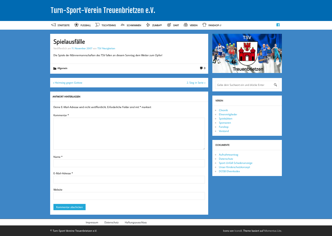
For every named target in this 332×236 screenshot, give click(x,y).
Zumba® (157, 25)
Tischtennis (109, 25)
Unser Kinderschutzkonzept (234, 167)
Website (57, 189)
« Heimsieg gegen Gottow (67, 82)
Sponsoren (225, 122)
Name (57, 156)
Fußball (86, 25)
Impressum (92, 222)
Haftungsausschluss (136, 222)
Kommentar (61, 115)
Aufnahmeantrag (228, 154)
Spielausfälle (69, 41)
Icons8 (238, 230)
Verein (193, 25)
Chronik (223, 110)
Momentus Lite (272, 230)
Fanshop (214, 25)
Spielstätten (225, 118)
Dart (176, 25)
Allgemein (62, 68)
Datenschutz (226, 158)
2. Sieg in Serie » (196, 82)
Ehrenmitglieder (228, 114)
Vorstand (224, 131)
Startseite (64, 25)
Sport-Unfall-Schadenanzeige (235, 163)
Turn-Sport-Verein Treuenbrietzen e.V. (103, 10)
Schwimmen (134, 25)
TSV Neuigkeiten (106, 48)
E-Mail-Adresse (63, 173)
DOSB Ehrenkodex (229, 171)
